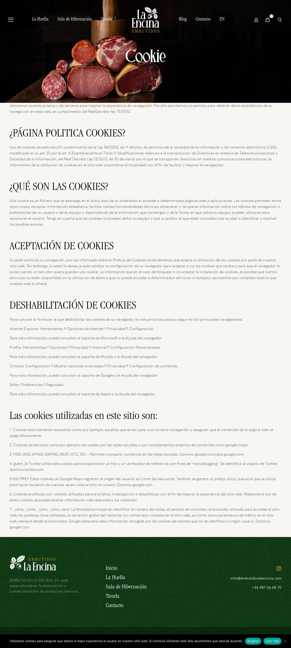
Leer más (272, 641)
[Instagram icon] (278, 569)
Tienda (112, 597)
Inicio (111, 569)
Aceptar (253, 641)
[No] (285, 641)
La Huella (115, 578)
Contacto (114, 606)
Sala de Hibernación (126, 587)
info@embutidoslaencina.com (256, 578)
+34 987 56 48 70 (266, 588)
